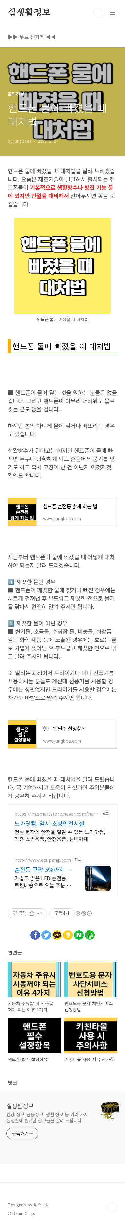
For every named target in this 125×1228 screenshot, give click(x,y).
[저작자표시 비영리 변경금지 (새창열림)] (83, 913)
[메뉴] (112, 12)
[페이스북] (35, 933)
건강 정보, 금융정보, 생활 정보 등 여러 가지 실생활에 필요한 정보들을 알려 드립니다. (47, 1117)
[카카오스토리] (68, 933)
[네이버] (79, 933)
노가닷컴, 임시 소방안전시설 (49, 823)
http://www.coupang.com (42, 860)
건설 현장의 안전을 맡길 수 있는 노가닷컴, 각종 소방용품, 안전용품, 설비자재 (59, 835)
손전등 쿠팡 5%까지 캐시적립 (42, 869)
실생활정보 (29, 12)
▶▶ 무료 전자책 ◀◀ (32, 36)
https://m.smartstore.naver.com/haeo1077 (55, 814)
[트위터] (46, 933)
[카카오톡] (57, 933)
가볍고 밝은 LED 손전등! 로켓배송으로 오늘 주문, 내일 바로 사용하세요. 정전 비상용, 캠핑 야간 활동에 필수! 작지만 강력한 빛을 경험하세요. (41, 881)
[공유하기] (32, 913)
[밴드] (90, 933)
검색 (98, 13)
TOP (112, 1207)
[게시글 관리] (40, 913)
